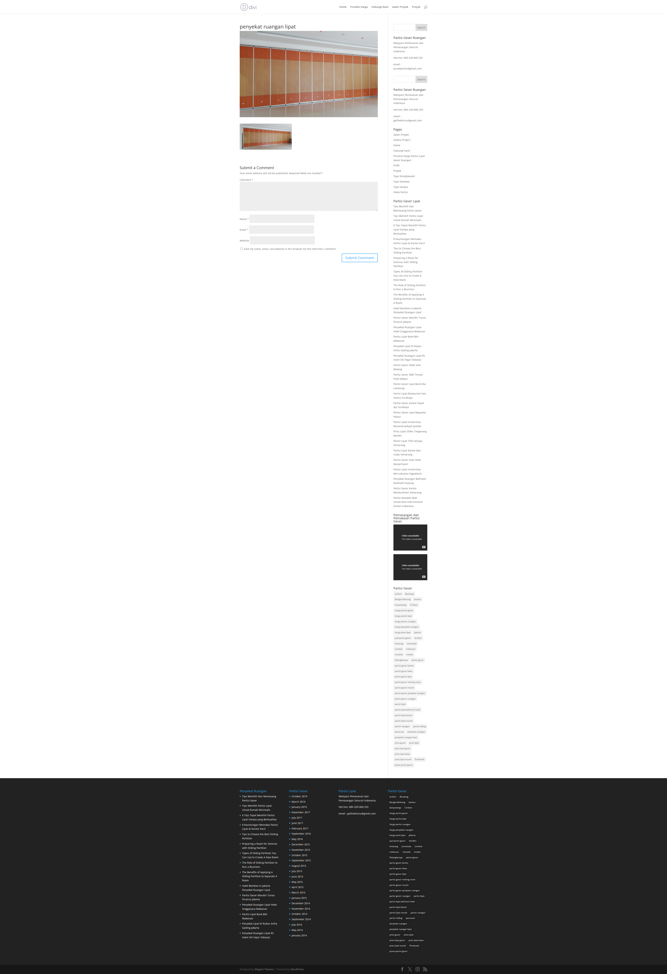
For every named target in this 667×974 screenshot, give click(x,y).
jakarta (417, 632)
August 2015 (299, 865)
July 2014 (297, 924)
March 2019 (298, 801)
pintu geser (400, 742)
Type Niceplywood (404, 176)
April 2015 (297, 887)
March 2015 (298, 892)
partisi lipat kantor (403, 715)
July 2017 (297, 817)
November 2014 (301, 908)
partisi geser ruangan (405, 698)
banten (417, 599)
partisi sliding (419, 726)
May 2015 (297, 882)
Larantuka (412, 643)
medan (409, 654)
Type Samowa (401, 181)
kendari (418, 637)
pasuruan (399, 731)
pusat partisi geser (404, 764)
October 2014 (299, 913)
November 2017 (301, 812)
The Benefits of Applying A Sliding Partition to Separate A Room (409, 299)
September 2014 (301, 919)
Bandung (409, 593)
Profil (396, 165)
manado (399, 654)
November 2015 (301, 849)
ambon (398, 593)
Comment (246, 179)
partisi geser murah (404, 687)
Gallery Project (401, 139)
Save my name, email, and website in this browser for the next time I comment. (290, 249)
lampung (399, 643)
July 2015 (297, 871)
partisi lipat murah (404, 720)
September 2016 (301, 833)
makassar (410, 648)
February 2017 (300, 828)
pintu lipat (414, 742)
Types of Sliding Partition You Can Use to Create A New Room (407, 275)
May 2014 (297, 930)
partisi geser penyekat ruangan (410, 693)
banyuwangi (400, 604)
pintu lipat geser (402, 748)
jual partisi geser (403, 637)
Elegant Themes (264, 969)
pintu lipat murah (403, 759)
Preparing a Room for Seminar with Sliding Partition (405, 262)
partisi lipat (400, 704)
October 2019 (299, 796)
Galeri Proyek (400, 7)
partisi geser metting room (408, 682)
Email (244, 229)
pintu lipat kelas (402, 753)
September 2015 (301, 860)
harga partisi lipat (403, 615)
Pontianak (419, 759)
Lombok (398, 648)
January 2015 (299, 898)
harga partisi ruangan (405, 621)
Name (244, 219)
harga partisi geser (404, 610)
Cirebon (414, 604)
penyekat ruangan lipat (406, 737)
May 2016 (297, 839)
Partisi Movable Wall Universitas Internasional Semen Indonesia (408, 502)
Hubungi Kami (380, 7)
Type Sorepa (400, 187)
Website (244, 240)
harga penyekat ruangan (407, 626)
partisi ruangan (402, 726)
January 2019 (299, 807)
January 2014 (299, 935)
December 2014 (301, 903)
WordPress (297, 969)
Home (343, 7)
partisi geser (417, 660)
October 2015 (299, 855)
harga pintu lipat (403, 632)
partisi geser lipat (403, 676)
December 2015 (301, 844)
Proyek (416, 7)
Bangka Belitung (403, 599)
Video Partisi (400, 192)
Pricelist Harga (359, 7)
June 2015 (297, 876)
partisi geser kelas (404, 671)
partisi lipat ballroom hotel (407, 709)
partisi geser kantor (404, 665)
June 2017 (297, 823)
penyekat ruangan (416, 731)
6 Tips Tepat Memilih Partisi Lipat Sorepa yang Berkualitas (409, 229)
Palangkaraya (401, 660)
